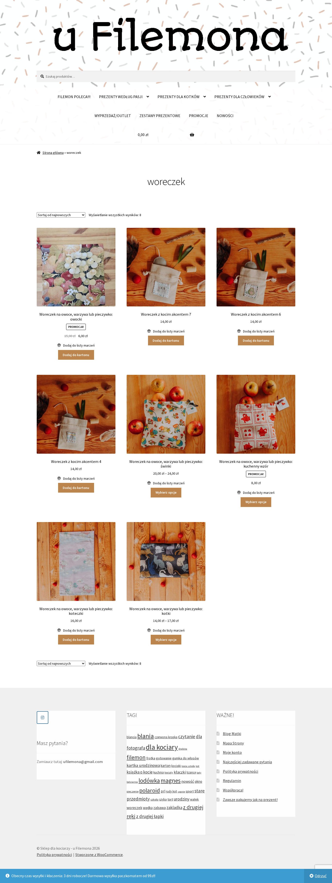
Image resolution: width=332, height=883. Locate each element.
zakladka (174, 807)
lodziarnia (132, 781)
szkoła (154, 799)
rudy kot (171, 791)
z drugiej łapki (150, 816)
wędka (148, 807)
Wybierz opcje (166, 492)
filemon (136, 757)
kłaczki (180, 772)
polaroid (149, 790)
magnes (171, 780)
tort (170, 799)
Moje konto (232, 752)
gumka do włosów (185, 758)
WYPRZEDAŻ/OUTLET (113, 115)
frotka (150, 758)
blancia (132, 737)
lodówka (149, 780)
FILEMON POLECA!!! (74, 96)
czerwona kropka (166, 737)
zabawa (159, 807)
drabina (183, 748)
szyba (163, 799)
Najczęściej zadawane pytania (247, 761)
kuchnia (158, 772)
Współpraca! (233, 790)
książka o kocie (140, 772)
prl (163, 791)
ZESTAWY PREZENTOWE (160, 115)
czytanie (186, 736)
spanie (181, 791)
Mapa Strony (233, 743)
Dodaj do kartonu (76, 355)
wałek (194, 799)
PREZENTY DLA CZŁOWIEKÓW (239, 96)
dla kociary (162, 747)
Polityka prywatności (240, 771)
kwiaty (169, 772)
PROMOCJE (198, 115)
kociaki (176, 766)
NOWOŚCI (225, 115)
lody (199, 772)
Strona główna (53, 152)
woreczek (134, 807)
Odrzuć (320, 875)
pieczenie (133, 791)
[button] (76, 345)
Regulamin (232, 780)
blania (145, 736)
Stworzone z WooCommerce (99, 854)
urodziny (181, 799)
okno (198, 781)
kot (197, 766)
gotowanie (164, 758)
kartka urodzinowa (143, 765)
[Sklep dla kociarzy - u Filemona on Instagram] (42, 717)
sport (190, 791)
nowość (187, 781)
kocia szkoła (188, 766)
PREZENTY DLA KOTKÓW (178, 96)
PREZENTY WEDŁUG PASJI (121, 96)
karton (166, 765)
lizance (191, 772)
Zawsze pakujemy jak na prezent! (250, 799)
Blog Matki (232, 733)
